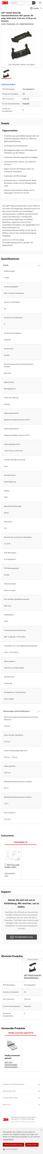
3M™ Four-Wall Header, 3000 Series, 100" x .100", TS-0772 (12, 866)
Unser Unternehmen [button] (14, 1084)
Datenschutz (15, 1119)
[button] (10, 1149)
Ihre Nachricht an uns (24, 937)
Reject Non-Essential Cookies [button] (13, 1144)
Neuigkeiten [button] (9, 1091)
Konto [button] (36, 8)
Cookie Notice (8, 1139)
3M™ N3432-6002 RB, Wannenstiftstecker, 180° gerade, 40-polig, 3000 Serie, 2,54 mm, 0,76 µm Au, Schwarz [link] (32, 977)
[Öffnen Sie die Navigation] (40, 3)
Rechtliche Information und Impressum (23, 1117)
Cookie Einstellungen (27, 1119)
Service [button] (7, 1105)
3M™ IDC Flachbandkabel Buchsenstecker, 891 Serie (11, 1065)
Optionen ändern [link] (8, 84)
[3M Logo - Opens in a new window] (5, 3)
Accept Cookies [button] (32, 1144)
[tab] (21, 842)
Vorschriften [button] (10, 1098)
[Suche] (34, 3)
